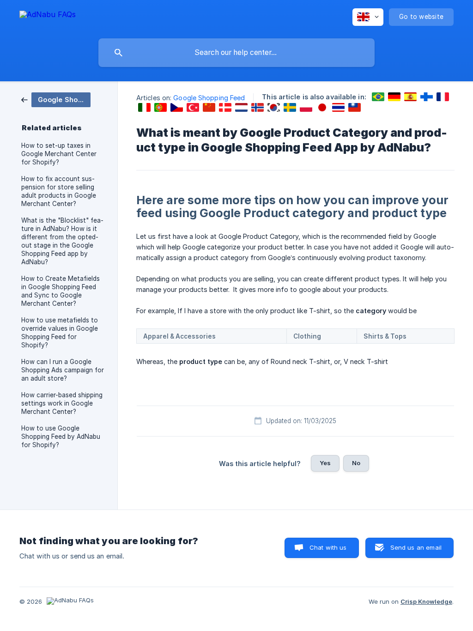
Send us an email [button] (416, 547)
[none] (47, 16)
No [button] (356, 463)
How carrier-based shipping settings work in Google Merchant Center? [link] (62, 403)
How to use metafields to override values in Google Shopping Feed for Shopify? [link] (59, 332)
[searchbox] (236, 52)
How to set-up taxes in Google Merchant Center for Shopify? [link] (59, 154)
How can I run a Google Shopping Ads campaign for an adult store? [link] (62, 370)
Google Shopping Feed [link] (209, 98)
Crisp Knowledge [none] (426, 601)
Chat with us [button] (328, 547)
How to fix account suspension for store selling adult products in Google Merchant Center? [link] (58, 191)
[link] (56, 99)
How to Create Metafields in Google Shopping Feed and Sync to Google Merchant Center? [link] (60, 291)
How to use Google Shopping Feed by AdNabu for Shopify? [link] (60, 437)
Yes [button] (325, 463)
